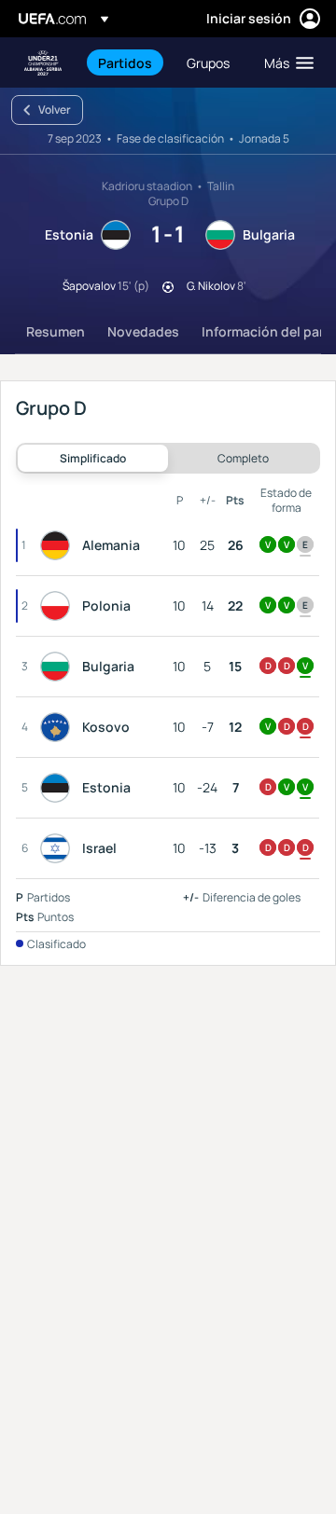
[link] (125, 62)
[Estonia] (58, 788)
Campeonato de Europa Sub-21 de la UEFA (43, 63)
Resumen (55, 331)
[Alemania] (58, 545)
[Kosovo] (58, 727)
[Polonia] (58, 606)
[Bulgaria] (58, 666)
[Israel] (58, 848)
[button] (284, 62)
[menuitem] (126, 62)
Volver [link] (54, 109)
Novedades (143, 331)
